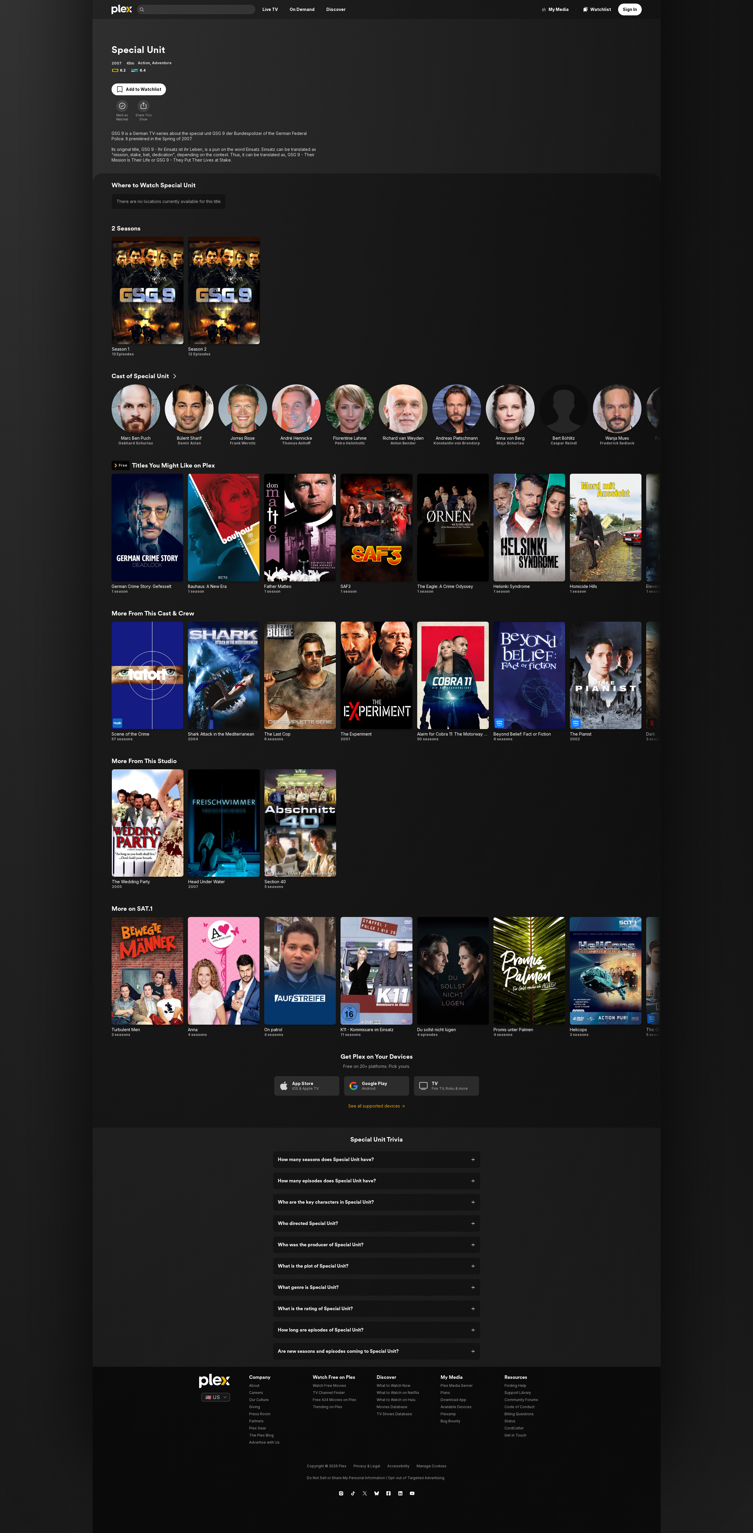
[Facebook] (388, 1493)
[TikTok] (353, 1493)
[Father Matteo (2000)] (300, 534)
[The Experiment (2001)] (376, 681)
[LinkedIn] (400, 1493)
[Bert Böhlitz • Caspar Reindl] (563, 415)
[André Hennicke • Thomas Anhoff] (296, 415)
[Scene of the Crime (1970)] (147, 681)
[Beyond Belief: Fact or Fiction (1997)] (529, 681)
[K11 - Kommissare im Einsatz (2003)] (376, 977)
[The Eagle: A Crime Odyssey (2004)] (453, 534)
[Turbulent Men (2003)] (147, 977)
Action (144, 63)
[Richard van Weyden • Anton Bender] (403, 415)
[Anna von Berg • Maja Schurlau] (510, 415)
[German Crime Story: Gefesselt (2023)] (147, 534)
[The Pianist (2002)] (605, 681)
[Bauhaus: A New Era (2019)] (223, 534)
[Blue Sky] (377, 1493)
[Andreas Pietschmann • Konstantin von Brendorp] (456, 415)
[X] (365, 1493)
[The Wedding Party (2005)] (147, 829)
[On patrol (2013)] (300, 977)
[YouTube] (412, 1493)
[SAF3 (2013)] (376, 534)
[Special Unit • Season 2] (224, 297)
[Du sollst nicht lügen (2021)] (453, 977)
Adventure (162, 63)
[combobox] (200, 9)
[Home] (122, 9)
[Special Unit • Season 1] (147, 297)
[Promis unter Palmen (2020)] (529, 977)
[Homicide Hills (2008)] (605, 534)
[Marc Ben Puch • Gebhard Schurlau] (136, 415)
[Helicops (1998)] (605, 977)
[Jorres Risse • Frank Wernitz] (242, 415)
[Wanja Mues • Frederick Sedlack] (617, 415)
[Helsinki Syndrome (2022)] (529, 534)
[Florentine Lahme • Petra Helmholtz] (349, 415)
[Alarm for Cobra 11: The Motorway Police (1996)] (453, 681)
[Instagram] (341, 1493)
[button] (143, 110)
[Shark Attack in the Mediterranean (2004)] (223, 681)
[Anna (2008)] (223, 977)
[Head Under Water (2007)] (224, 829)
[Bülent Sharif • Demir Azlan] (189, 415)
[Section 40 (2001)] (300, 829)
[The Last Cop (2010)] (300, 681)
